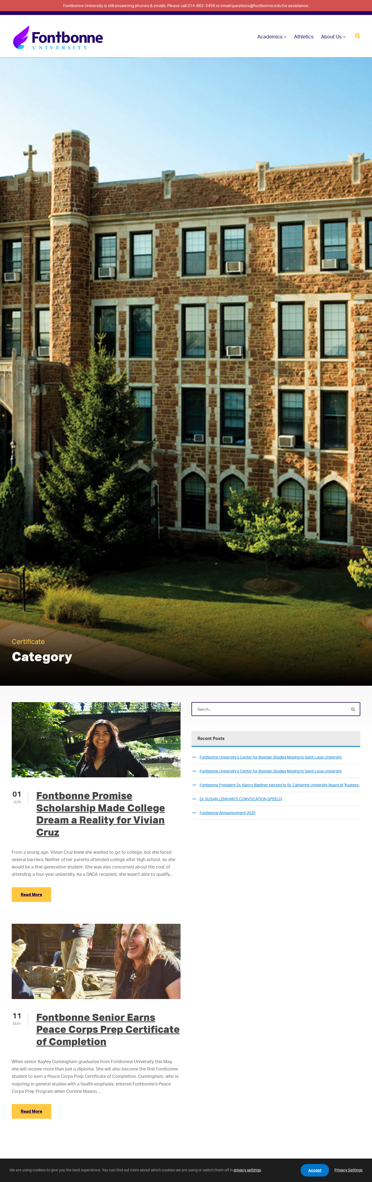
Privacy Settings (348, 1170)
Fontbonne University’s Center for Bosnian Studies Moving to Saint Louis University (271, 757)
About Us (331, 37)
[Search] (357, 35)
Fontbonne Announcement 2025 (227, 812)
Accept (314, 1170)
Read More (31, 894)
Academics (269, 37)
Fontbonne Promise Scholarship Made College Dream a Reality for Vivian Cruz (100, 813)
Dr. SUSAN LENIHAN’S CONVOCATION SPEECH (241, 798)
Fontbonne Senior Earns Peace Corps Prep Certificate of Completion (108, 1029)
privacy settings (247, 1170)
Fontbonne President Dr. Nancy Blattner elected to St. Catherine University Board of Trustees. (279, 785)
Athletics (303, 37)
